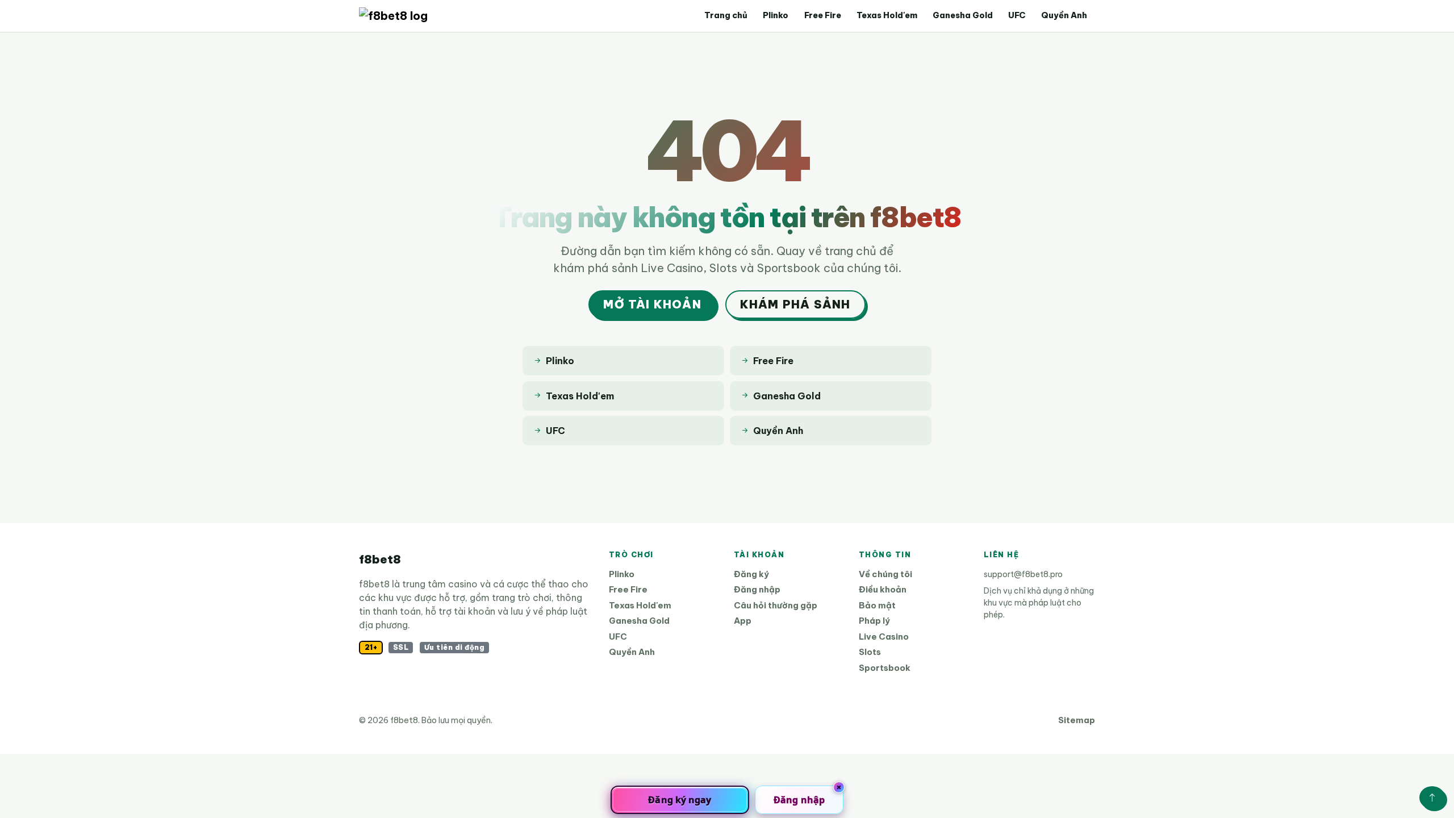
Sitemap (1076, 720)
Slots (870, 651)
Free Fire (822, 15)
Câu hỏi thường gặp (775, 605)
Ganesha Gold (963, 15)
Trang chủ (725, 15)
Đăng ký (751, 574)
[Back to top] (1432, 797)
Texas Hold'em (886, 15)
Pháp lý (874, 620)
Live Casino (884, 636)
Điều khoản (882, 589)
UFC (1017, 15)
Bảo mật (877, 605)
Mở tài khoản (652, 304)
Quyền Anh (1064, 15)
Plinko (775, 15)
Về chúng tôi (885, 574)
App (742, 620)
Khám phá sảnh (795, 304)
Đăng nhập (757, 589)
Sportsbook (884, 667)
